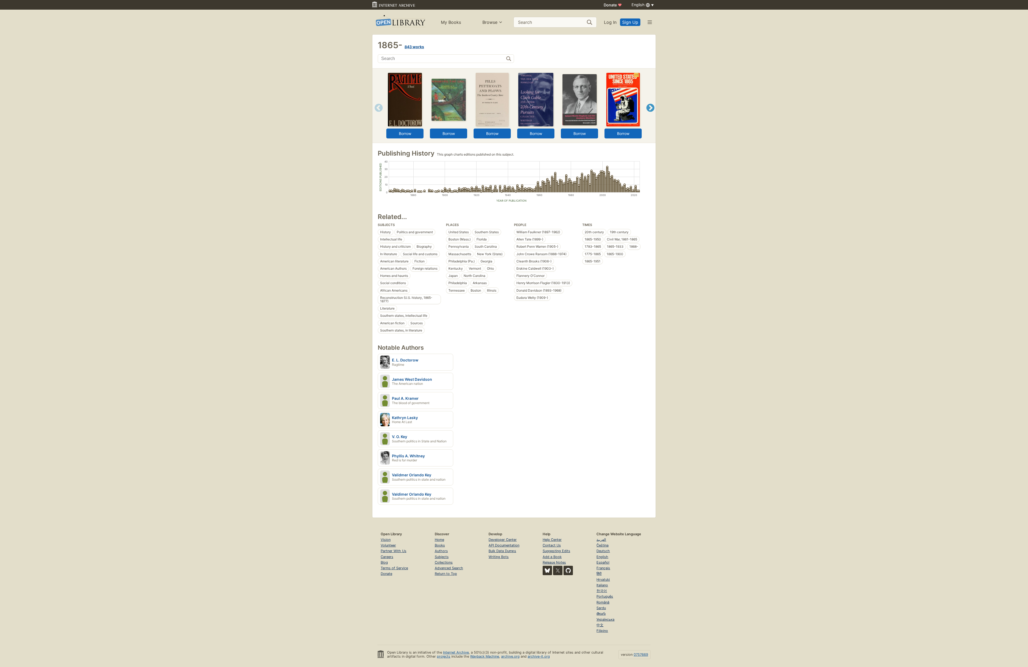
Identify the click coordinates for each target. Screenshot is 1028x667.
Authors (441, 551)
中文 (599, 625)
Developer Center (503, 540)
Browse (489, 22)
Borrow (405, 133)
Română (602, 602)
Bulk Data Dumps (502, 551)
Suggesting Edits (556, 551)
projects (443, 656)
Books (440, 545)
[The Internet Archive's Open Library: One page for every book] (400, 22)
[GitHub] (568, 570)
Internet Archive (456, 652)
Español (602, 562)
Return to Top (446, 574)
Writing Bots (499, 557)
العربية (601, 540)
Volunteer (388, 545)
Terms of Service (394, 568)
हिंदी (599, 574)
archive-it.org (539, 656)
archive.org (510, 656)
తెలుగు (601, 614)
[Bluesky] (547, 570)
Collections (444, 562)
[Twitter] (557, 570)
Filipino (602, 631)
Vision (386, 540)
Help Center (552, 540)
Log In (610, 22)
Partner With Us (393, 551)
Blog (384, 562)
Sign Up (630, 22)
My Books (451, 22)
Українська (605, 619)
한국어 (601, 591)
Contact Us (552, 545)
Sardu (601, 608)
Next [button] (650, 114)
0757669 (641, 655)
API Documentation (504, 545)
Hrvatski (603, 580)
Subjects (442, 557)
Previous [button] (377, 114)
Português (604, 596)
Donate (613, 5)
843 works (414, 46)
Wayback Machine (484, 656)
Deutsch (603, 551)
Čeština (602, 545)
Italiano (602, 585)
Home (439, 540)
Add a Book (552, 557)
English (602, 557)
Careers (387, 557)
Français (603, 568)
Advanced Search (449, 568)
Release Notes (554, 562)
